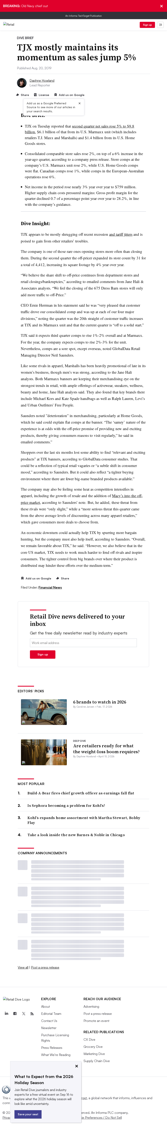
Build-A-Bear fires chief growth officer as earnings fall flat (80, 793)
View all (23, 967)
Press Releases (51, 1048)
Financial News (50, 587)
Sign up (147, 24)
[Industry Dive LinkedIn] (6, 1014)
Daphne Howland (42, 80)
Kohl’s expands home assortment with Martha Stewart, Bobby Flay (83, 820)
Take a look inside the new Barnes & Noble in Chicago (76, 834)
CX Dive (89, 1039)
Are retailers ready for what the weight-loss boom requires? (106, 749)
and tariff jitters (120, 234)
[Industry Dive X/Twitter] (23, 1014)
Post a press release (45, 967)
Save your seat (28, 1114)
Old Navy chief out (25, 6)
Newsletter (48, 1028)
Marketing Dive (94, 1054)
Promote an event (96, 1021)
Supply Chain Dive (97, 1061)
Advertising (91, 1006)
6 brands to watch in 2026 (99, 702)
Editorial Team (51, 1014)
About (45, 1006)
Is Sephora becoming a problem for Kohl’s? (66, 805)
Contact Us (49, 1021)
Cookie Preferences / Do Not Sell (98, 1117)
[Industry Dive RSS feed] (32, 1014)
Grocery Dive (93, 1047)
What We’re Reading (55, 1055)
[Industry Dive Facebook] (15, 1014)
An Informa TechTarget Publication (83, 15)
